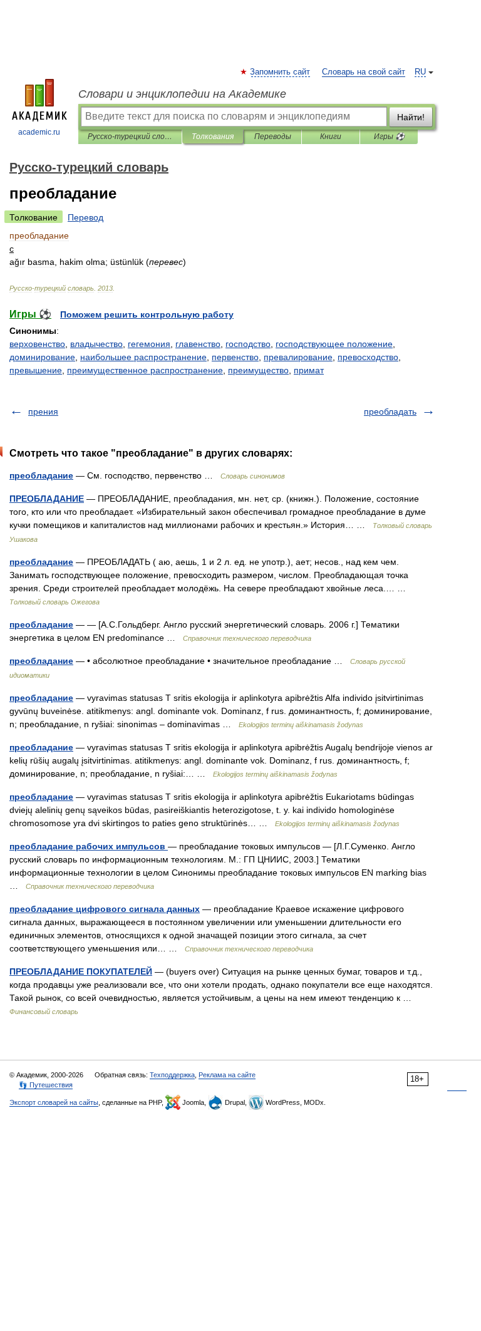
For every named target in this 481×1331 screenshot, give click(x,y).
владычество (96, 344)
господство (248, 344)
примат (309, 370)
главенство (197, 344)
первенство (235, 357)
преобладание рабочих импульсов (88, 846)
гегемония (149, 344)
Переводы (272, 136)
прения (43, 412)
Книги (330, 136)
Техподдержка (172, 1075)
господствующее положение (334, 344)
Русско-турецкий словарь (130, 136)
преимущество (258, 370)
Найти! (411, 117)
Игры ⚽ (389, 136)
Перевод (85, 217)
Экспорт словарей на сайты (53, 1102)
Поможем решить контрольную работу (147, 314)
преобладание (41, 475)
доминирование (42, 357)
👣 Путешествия (46, 1085)
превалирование (298, 357)
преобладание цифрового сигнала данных (104, 909)
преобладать (390, 412)
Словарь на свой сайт (363, 72)
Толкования (213, 136)
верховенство (37, 344)
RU (420, 72)
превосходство (368, 357)
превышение (35, 370)
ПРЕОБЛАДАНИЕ (46, 499)
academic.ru (39, 132)
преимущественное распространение (145, 370)
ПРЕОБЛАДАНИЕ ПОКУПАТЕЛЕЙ (80, 971)
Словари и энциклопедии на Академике (182, 94)
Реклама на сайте (227, 1075)
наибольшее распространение (143, 357)
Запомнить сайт (280, 72)
